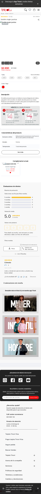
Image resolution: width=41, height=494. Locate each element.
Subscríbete (34, 397)
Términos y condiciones (13, 475)
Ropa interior (9, 13)
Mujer (2, 13)
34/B (4, 78)
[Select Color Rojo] (3, 87)
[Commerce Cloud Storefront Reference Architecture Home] (7, 10)
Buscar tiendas (10, 450)
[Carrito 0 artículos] (34, 9)
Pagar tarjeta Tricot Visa (14, 439)
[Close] (38, 3)
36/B (11, 78)
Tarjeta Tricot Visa (12, 434)
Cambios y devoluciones (14, 479)
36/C (19, 78)
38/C (35, 78)
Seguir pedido (10, 445)
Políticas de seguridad (13, 471)
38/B (27, 78)
